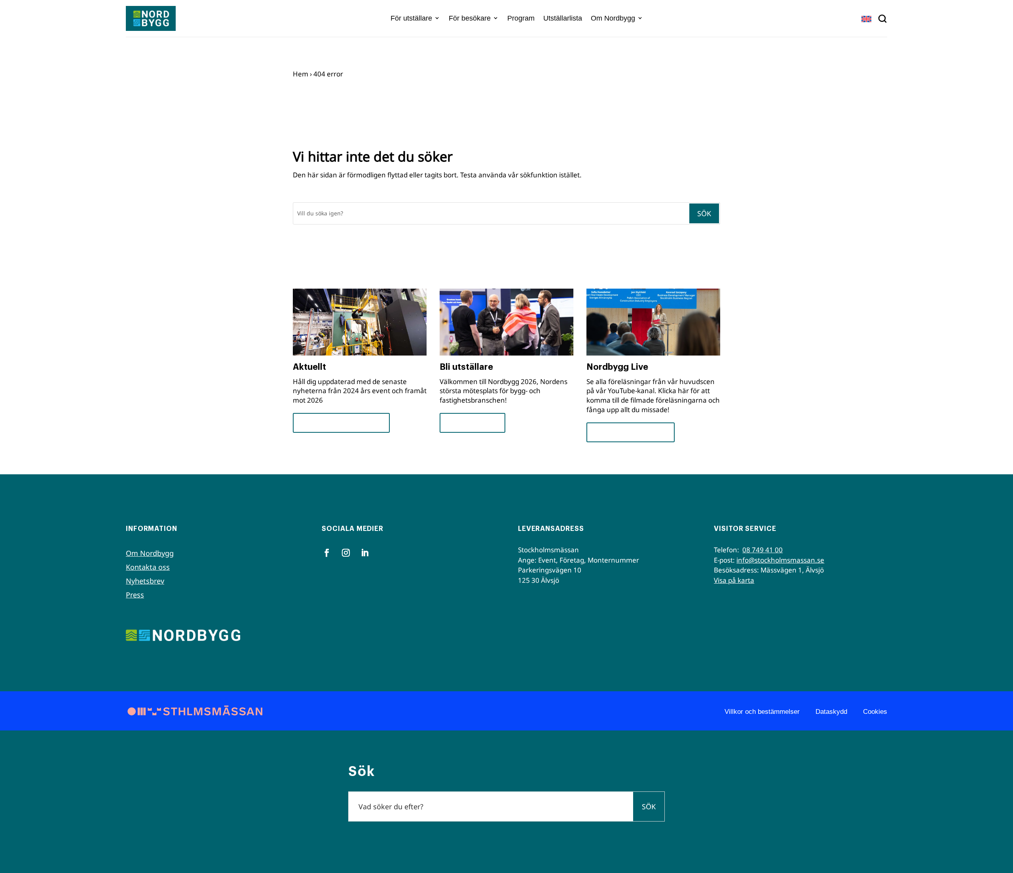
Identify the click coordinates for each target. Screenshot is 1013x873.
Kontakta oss (148, 567)
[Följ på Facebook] (327, 553)
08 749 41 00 (762, 549)
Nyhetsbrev (145, 581)
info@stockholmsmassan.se (780, 560)
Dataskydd (831, 711)
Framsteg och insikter (341, 422)
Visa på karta (734, 580)
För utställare (411, 18)
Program (521, 18)
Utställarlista (562, 18)
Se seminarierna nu (630, 432)
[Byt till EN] (866, 19)
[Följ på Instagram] (346, 553)
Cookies (875, 711)
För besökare (470, 18)
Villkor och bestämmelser (762, 711)
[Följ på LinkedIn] (365, 553)
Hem (300, 73)
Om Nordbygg (613, 18)
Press (135, 594)
